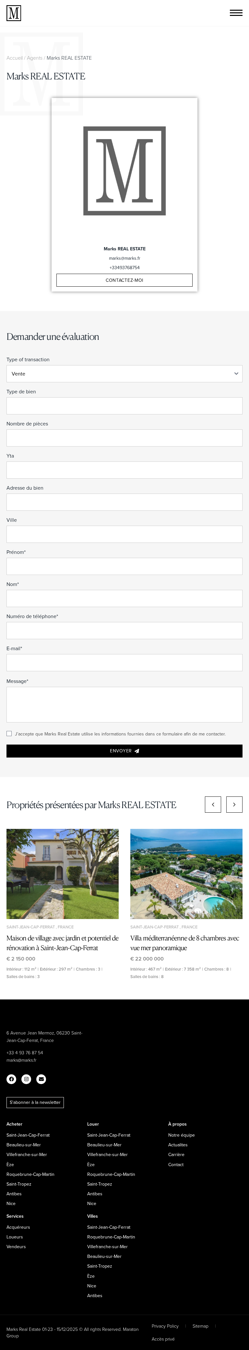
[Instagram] (26, 1079)
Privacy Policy (165, 1326)
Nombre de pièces (27, 423)
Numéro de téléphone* (32, 616)
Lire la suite (62, 874)
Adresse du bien (24, 487)
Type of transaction (28, 359)
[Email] (41, 1079)
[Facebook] (11, 1079)
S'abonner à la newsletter (35, 1102)
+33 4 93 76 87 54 (24, 1052)
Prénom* (16, 552)
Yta (10, 455)
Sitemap (200, 1326)
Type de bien (21, 391)
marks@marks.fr (124, 258)
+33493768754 (125, 267)
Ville (11, 519)
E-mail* (14, 648)
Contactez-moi (124, 280)
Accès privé (163, 1339)
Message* (17, 681)
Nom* (12, 584)
